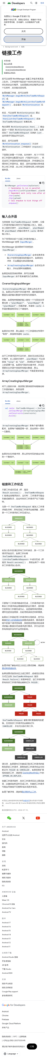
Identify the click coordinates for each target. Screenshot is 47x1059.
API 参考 (5, 965)
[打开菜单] (4, 3)
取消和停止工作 (29, 792)
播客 (4, 855)
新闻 (4, 847)
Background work (11, 47)
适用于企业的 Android (10, 835)
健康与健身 (6, 873)
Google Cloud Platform (11, 1023)
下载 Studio (6, 969)
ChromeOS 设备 (8, 904)
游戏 (4, 865)
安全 (4, 839)
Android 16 (6, 926)
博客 (4, 851)
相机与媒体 (6, 877)
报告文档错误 (7, 987)
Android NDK (7, 973)
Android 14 (6, 934)
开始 (23, 39)
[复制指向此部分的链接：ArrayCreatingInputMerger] (35, 381)
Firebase (5, 1019)
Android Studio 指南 (10, 957)
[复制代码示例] (43, 182)
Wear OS (5, 900)
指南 (22, 47)
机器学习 (5, 869)
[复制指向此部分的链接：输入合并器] (19, 216)
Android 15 (6, 930)
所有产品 (5, 1027)
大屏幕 (4, 896)
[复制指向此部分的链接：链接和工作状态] (25, 484)
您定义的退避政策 (14, 620)
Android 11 (6, 946)
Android (5, 831)
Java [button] (18, 178)
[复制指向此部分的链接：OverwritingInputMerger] (32, 283)
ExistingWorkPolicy (31, 773)
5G (3, 885)
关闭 (23, 31)
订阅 (32, 1046)
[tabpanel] (23, 194)
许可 (15, 1037)
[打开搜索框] (31, 2)
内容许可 (26, 801)
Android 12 (6, 942)
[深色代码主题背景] (40, 182)
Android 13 (6, 938)
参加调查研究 (7, 995)
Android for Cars (8, 908)
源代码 (4, 843)
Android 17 (6, 922)
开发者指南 (6, 961)
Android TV (6, 912)
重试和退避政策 (9, 668)
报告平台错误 (7, 983)
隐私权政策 (6, 881)
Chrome (5, 1015)
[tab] (7, 178)
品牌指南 (22, 1037)
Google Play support (10, 991)
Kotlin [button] (7, 178)
